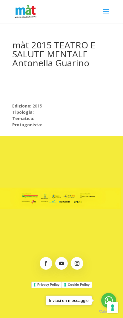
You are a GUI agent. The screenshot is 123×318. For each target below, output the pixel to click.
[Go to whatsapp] (108, 300)
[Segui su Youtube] (61, 263)
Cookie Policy (79, 284)
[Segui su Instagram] (77, 263)
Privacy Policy (48, 284)
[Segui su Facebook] (46, 263)
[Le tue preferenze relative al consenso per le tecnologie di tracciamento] (112, 307)
